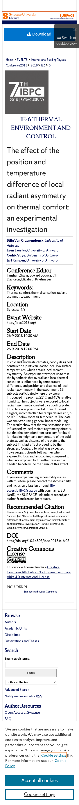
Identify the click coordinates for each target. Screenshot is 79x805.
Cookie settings (53, 755)
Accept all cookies (39, 780)
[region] (39, 763)
